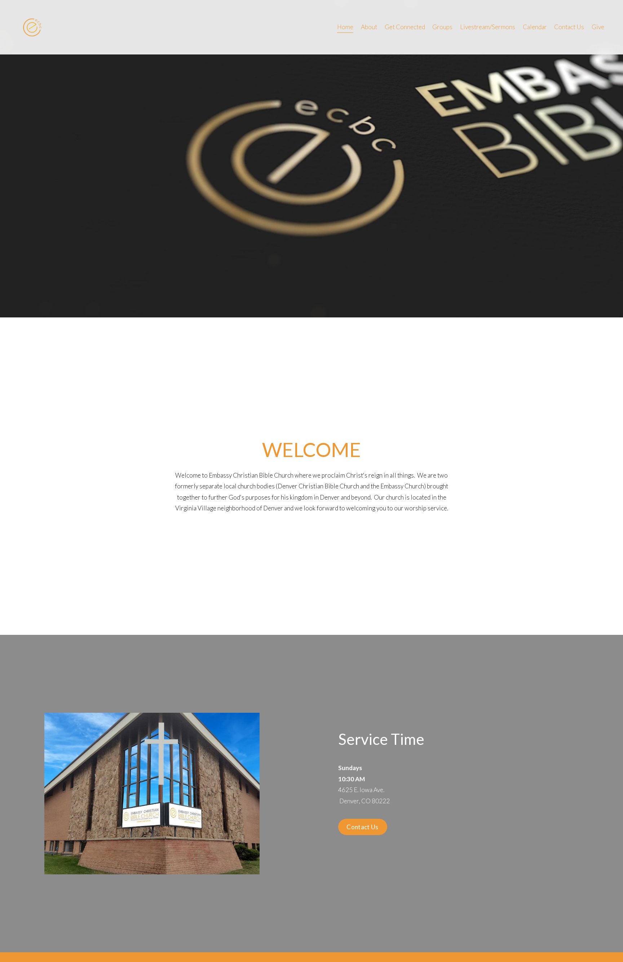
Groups (442, 27)
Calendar (535, 27)
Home (345, 27)
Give (598, 27)
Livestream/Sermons (487, 27)
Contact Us (569, 27)
